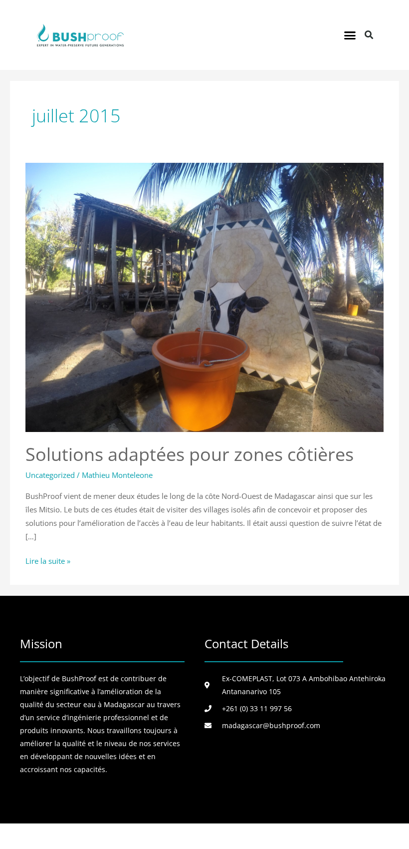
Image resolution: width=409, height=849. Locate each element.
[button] (350, 34)
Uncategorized (50, 475)
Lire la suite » (47, 560)
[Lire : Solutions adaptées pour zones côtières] (204, 296)
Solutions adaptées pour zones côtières (189, 453)
